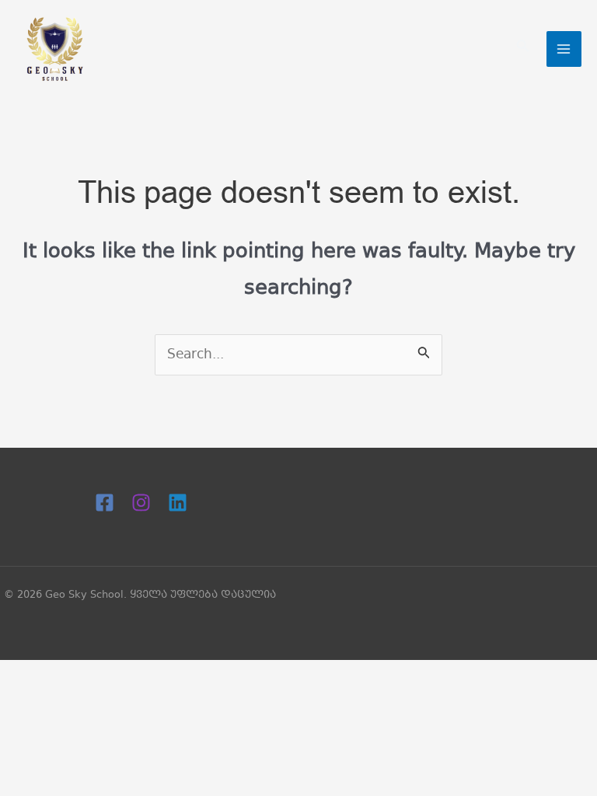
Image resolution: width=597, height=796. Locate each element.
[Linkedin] (177, 502)
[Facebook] (104, 502)
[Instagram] (141, 502)
